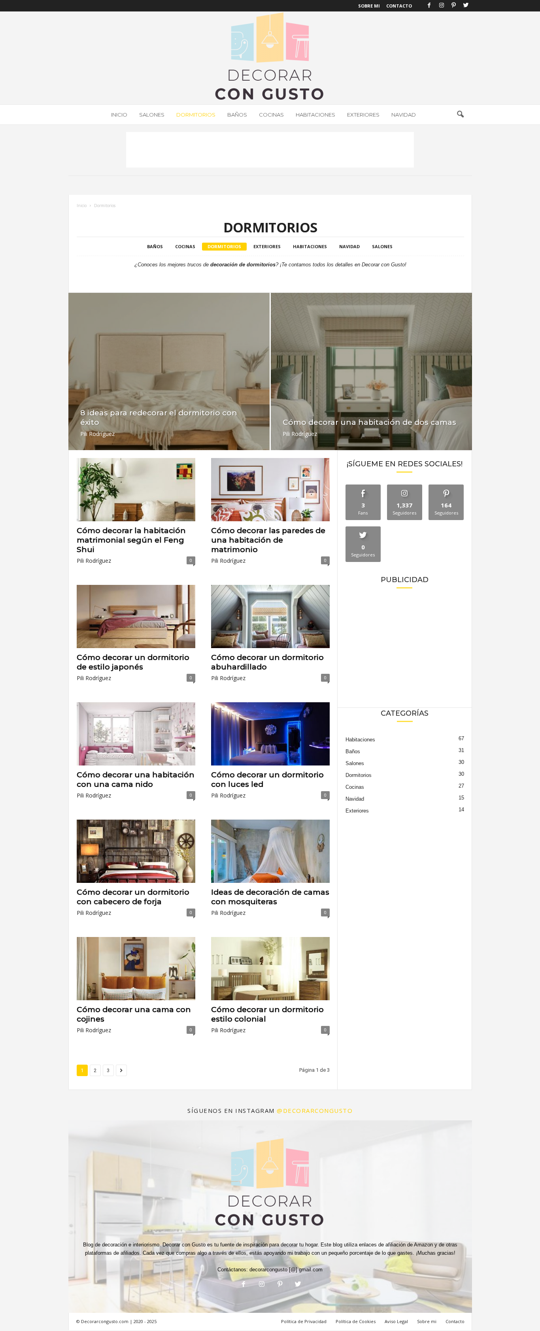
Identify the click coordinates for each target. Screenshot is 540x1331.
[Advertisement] (270, 150)
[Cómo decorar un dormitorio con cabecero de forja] (136, 851)
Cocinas (271, 114)
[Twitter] (466, 5)
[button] (460, 114)
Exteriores (363, 114)
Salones (151, 114)
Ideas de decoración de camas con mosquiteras (270, 897)
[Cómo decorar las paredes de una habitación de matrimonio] (270, 489)
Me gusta (363, 487)
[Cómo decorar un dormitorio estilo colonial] (270, 968)
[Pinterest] (454, 5)
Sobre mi (426, 1321)
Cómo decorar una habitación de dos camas (369, 422)
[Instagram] (441, 5)
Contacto (399, 6)
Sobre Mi (369, 6)
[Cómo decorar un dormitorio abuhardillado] (270, 616)
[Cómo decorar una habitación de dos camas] (371, 379)
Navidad (403, 114)
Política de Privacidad (304, 1321)
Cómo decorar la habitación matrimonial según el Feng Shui (131, 540)
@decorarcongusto (315, 1110)
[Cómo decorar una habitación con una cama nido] (136, 733)
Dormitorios (195, 114)
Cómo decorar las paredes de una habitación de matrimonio (268, 540)
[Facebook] (429, 5)
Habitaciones (315, 114)
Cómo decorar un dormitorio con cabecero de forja (133, 897)
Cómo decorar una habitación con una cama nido (135, 779)
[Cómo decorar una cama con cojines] (136, 968)
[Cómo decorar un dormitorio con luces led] (270, 733)
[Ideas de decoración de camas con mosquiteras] (270, 851)
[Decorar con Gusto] (270, 57)
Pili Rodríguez (97, 433)
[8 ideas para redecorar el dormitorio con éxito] (169, 379)
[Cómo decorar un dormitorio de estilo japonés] (136, 616)
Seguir (404, 487)
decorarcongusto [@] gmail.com (286, 1270)
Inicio (119, 114)
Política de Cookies (356, 1321)
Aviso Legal (396, 1321)
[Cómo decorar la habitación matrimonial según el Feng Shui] (136, 489)
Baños (237, 114)
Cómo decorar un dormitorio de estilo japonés (133, 662)
